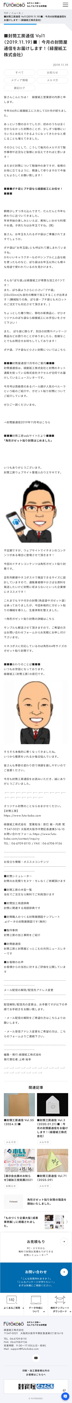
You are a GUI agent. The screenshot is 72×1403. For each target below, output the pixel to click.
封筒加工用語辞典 (18, 903)
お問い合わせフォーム (21, 632)
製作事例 (12, 930)
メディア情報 (19, 80)
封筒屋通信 (14, 944)
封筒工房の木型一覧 (19, 890)
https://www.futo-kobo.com (22, 815)
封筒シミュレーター (19, 876)
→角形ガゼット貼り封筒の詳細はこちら (29, 619)
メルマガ (52, 80)
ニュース (16, 13)
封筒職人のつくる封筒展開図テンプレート (33, 917)
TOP (6, 13)
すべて (19, 72)
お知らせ (52, 72)
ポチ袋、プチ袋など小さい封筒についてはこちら (35, 350)
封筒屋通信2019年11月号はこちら (28, 422)
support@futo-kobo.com (25, 1349)
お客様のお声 (15, 962)
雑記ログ (19, 88)
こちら (53, 1018)
